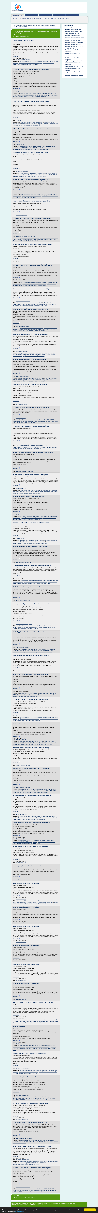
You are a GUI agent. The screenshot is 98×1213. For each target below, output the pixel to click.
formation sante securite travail (26, 197)
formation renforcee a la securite (74, 42)
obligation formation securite (73, 72)
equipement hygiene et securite (73, 61)
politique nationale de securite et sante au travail (34, 284)
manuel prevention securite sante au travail (30, 1070)
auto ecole (45, 15)
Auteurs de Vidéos (35, 18)
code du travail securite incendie (74, 66)
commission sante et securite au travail (29, 238)
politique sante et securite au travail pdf (33, 1164)
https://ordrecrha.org (21, 418)
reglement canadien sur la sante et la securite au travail (33, 817)
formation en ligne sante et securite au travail (30, 1022)
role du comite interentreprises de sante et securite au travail (32, 173)
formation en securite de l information (31, 446)
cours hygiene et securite (72, 33)
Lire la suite (16, 56)
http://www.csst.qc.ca (21, 1043)
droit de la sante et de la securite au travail (31, 516)
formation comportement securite (74, 75)
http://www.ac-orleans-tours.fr (23, 1187)
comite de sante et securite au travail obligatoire (30, 63)
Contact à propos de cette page (66, 1203)
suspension (59, 15)
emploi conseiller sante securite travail (28, 1072)
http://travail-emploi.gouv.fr (22, 1095)
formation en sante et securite (73, 44)
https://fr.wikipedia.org (21, 488)
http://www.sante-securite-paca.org (24, 444)
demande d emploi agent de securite (23, 652)
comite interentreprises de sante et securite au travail (31, 61)
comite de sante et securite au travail (29, 240)
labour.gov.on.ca (20, 144)
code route (31, 15)
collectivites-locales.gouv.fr (22, 647)
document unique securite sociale (46, 1140)
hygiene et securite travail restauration (72, 58)
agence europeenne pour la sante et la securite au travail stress (33, 580)
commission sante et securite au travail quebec (32, 519)
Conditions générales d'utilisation (35, 1203)
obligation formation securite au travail (27, 95)
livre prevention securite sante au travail (37, 903)
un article (53, 18)
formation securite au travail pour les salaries (34, 447)
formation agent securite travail (73, 31)
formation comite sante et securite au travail (30, 93)
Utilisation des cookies (51, 1203)
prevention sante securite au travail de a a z (29, 693)
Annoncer (61, 18)
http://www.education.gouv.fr (22, 326)
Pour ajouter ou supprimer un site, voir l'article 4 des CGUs (27, 1204)
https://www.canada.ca (21, 814)
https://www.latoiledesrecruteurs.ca (24, 471)
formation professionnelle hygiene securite (74, 38)
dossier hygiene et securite (72, 40)
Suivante (29, 1197)
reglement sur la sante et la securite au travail (38, 743)
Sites (28, 18)
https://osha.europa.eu (21, 280)
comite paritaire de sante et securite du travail (31, 196)
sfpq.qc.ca (18, 120)
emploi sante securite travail (29, 64)
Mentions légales (21, 1203)
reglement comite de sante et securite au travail (34, 285)
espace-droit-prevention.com (23, 301)
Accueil (15, 18)
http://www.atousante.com (22, 171)
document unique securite (19, 1141)
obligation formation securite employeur (73, 63)
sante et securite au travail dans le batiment (27, 628)
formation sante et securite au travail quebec (34, 541)
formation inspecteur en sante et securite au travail (35, 149)
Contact (68, 18)
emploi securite (17, 15)
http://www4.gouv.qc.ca (21, 404)
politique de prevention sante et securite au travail (32, 96)
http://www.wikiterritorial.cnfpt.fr (23, 562)
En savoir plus (19, 1211)
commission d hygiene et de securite (72, 54)
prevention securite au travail (26, 422)
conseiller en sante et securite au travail (41, 744)
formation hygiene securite (72, 35)
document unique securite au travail (28, 1140)
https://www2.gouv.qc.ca (21, 215)
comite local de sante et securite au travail (27, 239)
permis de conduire (72, 15)
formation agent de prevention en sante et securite (74, 47)
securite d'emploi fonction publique (27, 842)
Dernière (33, 1197)
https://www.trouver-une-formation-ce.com (26, 236)
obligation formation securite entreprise (73, 69)
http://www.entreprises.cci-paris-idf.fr (24, 1138)
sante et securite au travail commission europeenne (30, 282)
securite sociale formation (72, 73)
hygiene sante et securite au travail (34, 331)
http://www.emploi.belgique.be (23, 787)
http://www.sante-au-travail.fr (23, 59)
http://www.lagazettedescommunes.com (25, 91)
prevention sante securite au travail (29, 125)
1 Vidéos (21, 36)
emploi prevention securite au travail (29, 1073)
